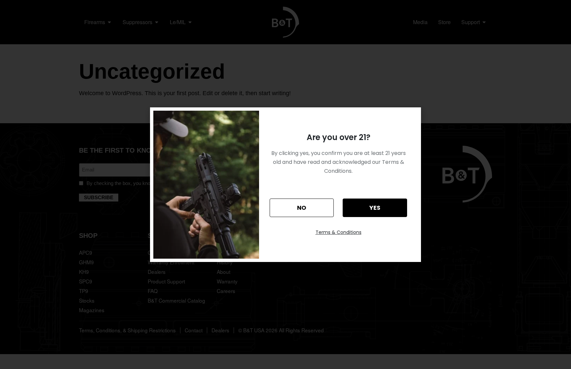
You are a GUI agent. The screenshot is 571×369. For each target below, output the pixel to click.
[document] (285, 184)
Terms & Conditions (339, 232)
